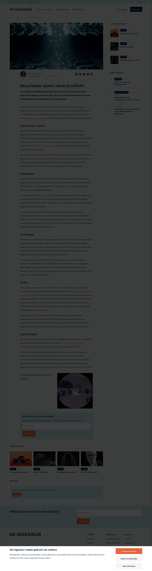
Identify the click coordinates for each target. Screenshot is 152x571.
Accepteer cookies (129, 551)
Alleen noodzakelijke (129, 558)
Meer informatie (129, 566)
